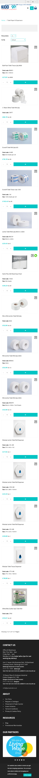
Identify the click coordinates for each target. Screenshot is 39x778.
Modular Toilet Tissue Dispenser (11, 566)
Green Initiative (9, 706)
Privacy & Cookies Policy (12, 711)
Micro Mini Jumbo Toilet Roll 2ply (11, 316)
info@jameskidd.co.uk (10, 688)
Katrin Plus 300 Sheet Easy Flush (12, 274)
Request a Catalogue (11, 701)
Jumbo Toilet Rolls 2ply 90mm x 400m (13, 232)
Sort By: (3, 40)
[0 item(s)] (35, 10)
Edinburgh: (11, 4)
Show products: (5, 36)
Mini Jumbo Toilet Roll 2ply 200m (12, 356)
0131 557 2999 (8, 669)
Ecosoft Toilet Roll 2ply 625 (10, 147)
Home (3, 20)
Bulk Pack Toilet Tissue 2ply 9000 (12, 65)
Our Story (7, 699)
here (15, 774)
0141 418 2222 (8, 681)
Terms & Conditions (10, 709)
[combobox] (13, 35)
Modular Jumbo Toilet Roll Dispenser (13, 440)
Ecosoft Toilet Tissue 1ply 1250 (11, 190)
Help (28, 2)
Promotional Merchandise (12, 725)
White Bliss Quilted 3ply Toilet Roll (12, 609)
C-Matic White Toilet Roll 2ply (11, 108)
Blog (5, 723)
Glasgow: (25, 4)
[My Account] (34, 1)
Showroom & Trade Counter (13, 704)
